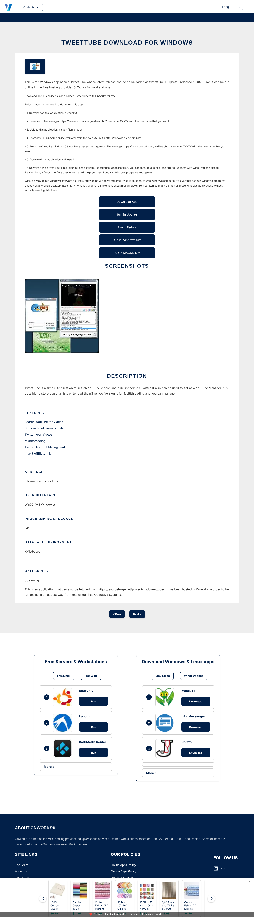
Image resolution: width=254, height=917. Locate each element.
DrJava (186, 742)
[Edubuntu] (63, 697)
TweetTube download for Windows (127, 42)
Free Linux (63, 675)
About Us (21, 871)
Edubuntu (86, 691)
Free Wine (91, 675)
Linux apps (163, 675)
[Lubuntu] (63, 723)
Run (93, 701)
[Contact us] (223, 868)
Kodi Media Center (92, 742)
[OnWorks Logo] (8, 7)
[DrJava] (166, 748)
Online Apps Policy (123, 865)
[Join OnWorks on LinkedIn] (215, 868)
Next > (137, 614)
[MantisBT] (166, 697)
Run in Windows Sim (127, 240)
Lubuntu (85, 716)
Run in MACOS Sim (127, 253)
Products (28, 7)
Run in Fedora (127, 227)
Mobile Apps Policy (123, 871)
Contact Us (22, 877)
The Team (21, 865)
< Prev (117, 614)
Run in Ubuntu (127, 214)
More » (49, 766)
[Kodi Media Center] (63, 748)
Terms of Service (122, 877)
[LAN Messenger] (166, 723)
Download (195, 701)
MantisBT (188, 691)
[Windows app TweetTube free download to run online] (35, 66)
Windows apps (193, 675)
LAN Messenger (193, 716)
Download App (127, 201)
